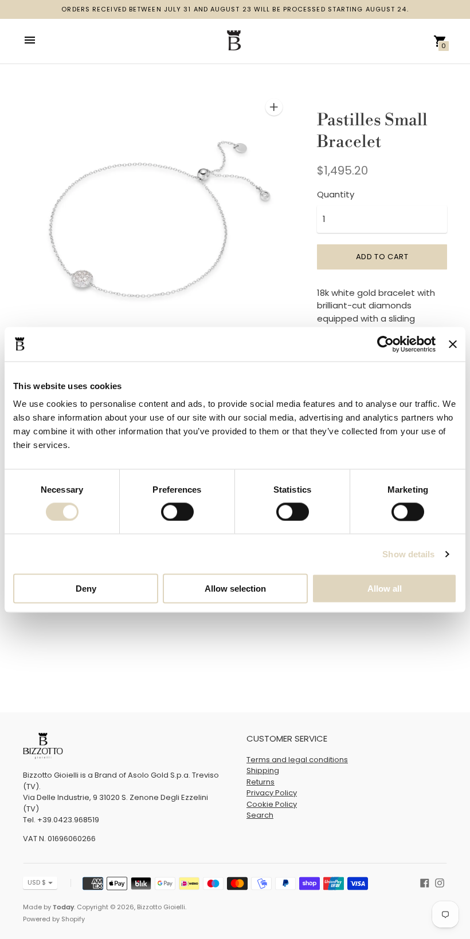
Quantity (335, 194)
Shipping (262, 770)
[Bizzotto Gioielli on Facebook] (424, 882)
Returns (260, 781)
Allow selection (235, 588)
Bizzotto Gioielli (161, 907)
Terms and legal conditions (297, 759)
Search (259, 815)
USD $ (37, 882)
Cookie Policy (271, 804)
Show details (408, 553)
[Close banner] (453, 344)
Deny (86, 588)
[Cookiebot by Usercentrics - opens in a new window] (385, 343)
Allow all (384, 588)
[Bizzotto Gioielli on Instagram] (439, 882)
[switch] (177, 511)
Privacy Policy (271, 792)
